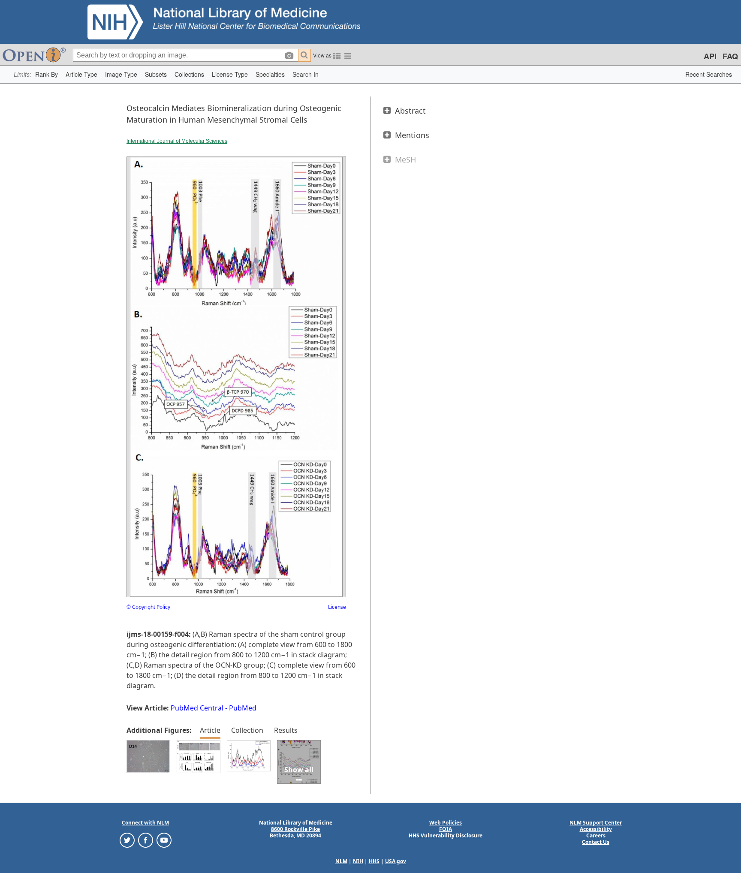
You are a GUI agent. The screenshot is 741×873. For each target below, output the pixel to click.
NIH (358, 861)
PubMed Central (197, 708)
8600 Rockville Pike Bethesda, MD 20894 (295, 832)
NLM (341, 861)
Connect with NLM (145, 822)
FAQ (730, 56)
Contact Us (595, 842)
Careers (595, 835)
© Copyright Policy (148, 607)
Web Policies (445, 822)
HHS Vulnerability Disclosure (445, 835)
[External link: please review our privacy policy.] (127, 839)
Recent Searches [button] (708, 74)
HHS (374, 861)
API (710, 56)
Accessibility (596, 829)
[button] (46, 74)
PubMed (242, 708)
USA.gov (395, 861)
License (337, 607)
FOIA (445, 829)
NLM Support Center (595, 822)
